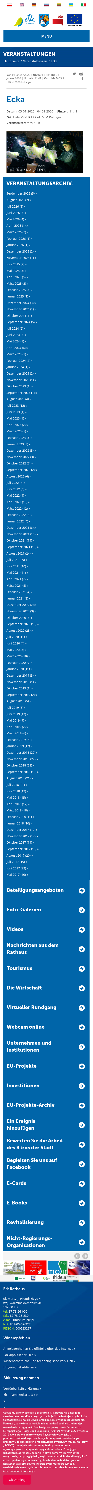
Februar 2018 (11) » (20, 817)
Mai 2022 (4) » (16, 495)
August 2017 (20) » (19, 855)
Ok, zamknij (17, 1480)
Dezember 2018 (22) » (22, 752)
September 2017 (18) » (22, 849)
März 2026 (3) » (17, 232)
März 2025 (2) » (17, 283)
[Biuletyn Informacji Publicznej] (58, 20)
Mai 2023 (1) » (16, 418)
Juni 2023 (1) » (16, 412)
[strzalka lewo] (85, 1256)
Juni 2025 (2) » (16, 264)
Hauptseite (11, 61)
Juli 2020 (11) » (16, 637)
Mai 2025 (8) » (16, 271)
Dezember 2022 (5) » (21, 450)
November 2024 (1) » (21, 309)
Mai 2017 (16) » (17, 874)
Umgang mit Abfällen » (20, 1367)
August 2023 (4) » (18, 399)
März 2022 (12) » (18, 508)
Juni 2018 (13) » (17, 791)
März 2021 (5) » (17, 585)
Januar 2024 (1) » (18, 367)
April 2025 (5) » (17, 277)
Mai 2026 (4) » (16, 219)
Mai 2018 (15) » (17, 797)
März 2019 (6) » (17, 733)
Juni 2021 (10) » (17, 566)
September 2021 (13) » (22, 547)
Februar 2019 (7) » (19, 740)
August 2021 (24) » (19, 553)
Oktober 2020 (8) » (19, 618)
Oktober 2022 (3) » (19, 463)
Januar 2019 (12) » (19, 746)
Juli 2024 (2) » (16, 328)
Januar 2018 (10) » (19, 823)
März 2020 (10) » (18, 656)
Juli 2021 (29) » (16, 560)
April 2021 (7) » (17, 579)
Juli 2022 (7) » (16, 483)
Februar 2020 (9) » (19, 663)
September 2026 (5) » (21, 193)
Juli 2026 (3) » (16, 206)
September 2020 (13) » (22, 624)
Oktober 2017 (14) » (20, 842)
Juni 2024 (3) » (16, 335)
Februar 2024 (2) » (19, 360)
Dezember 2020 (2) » (21, 605)
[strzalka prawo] (77, 1256)
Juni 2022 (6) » (16, 489)
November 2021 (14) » (22, 534)
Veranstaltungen (35, 61)
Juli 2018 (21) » (16, 785)
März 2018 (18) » (18, 810)
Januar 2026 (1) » (18, 245)
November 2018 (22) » (22, 759)
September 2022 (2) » (21, 470)
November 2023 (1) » (21, 380)
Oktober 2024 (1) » (19, 316)
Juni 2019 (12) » (17, 714)
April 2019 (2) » (17, 727)
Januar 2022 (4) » (18, 521)
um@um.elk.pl (23, 1320)
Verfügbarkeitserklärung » (22, 1388)
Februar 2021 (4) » (19, 592)
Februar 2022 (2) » (19, 515)
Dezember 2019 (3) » (21, 675)
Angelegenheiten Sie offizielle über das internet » (39, 1348)
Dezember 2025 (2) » (21, 251)
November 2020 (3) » (21, 611)
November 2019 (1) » (21, 682)
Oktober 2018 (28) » (20, 765)
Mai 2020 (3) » (16, 650)
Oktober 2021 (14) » (20, 540)
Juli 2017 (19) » (16, 862)
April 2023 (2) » (17, 425)
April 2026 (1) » (17, 225)
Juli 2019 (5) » (16, 707)
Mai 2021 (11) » (17, 572)
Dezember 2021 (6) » (21, 527)
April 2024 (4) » (17, 348)
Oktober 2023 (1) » (19, 386)
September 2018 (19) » (22, 772)
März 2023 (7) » (17, 431)
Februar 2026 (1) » (19, 238)
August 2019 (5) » (18, 701)
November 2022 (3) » (21, 457)
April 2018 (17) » (18, 804)
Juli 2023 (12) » (16, 405)
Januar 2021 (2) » (18, 598)
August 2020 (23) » (19, 630)
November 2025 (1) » (21, 258)
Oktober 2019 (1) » (19, 688)
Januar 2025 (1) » (18, 296)
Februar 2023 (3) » (19, 438)
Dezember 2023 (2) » (21, 373)
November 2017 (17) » (22, 836)
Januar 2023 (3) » (18, 444)
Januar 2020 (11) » (19, 669)
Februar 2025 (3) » (19, 290)
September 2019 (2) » (21, 695)
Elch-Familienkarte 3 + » (20, 1395)
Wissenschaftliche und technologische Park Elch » (39, 1361)
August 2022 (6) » (18, 476)
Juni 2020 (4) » (16, 643)
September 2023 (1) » (21, 393)
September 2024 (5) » (21, 322)
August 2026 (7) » (18, 200)
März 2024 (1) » (17, 354)
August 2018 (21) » (19, 778)
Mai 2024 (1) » (16, 341)
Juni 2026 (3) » (16, 213)
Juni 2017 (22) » (17, 868)
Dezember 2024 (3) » (21, 303)
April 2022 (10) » (18, 502)
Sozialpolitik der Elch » (19, 1355)
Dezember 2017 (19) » (22, 830)
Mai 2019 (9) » (16, 720)
